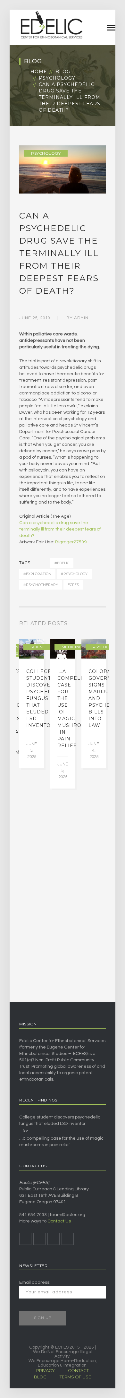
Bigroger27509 (71, 542)
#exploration (37, 574)
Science (39, 646)
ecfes (73, 584)
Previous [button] (96, 625)
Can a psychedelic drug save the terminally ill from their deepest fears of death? (60, 529)
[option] (31, 703)
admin (81, 318)
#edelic (61, 563)
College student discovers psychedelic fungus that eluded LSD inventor (45, 698)
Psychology (57, 78)
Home (38, 71)
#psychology (74, 574)
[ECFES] (51, 24)
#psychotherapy (40, 584)
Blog (63, 71)
